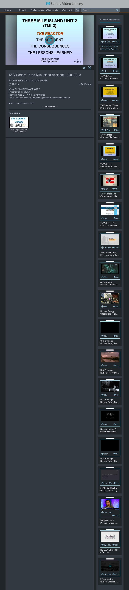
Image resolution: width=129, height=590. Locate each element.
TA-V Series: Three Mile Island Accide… (109, 47)
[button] (89, 68)
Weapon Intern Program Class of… (109, 521)
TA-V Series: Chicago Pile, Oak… (109, 136)
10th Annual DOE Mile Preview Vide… (109, 253)
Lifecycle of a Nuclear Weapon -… (109, 580)
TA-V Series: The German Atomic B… (109, 195)
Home (7, 10)
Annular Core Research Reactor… (109, 283)
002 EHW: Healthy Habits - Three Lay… (109, 489)
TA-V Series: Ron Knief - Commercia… (109, 224)
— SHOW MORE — (50, 106)
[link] (77, 10)
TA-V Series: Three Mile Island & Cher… (109, 106)
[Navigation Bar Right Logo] (64, 4)
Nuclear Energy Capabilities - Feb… (109, 312)
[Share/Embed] (84, 68)
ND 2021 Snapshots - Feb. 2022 (109, 551)
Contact (67, 10)
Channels (52, 10)
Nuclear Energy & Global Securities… (109, 430)
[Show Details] (110, 26)
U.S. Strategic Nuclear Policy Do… (109, 342)
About (22, 10)
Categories (37, 10)
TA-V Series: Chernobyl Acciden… (110, 77)
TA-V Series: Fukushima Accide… (109, 165)
